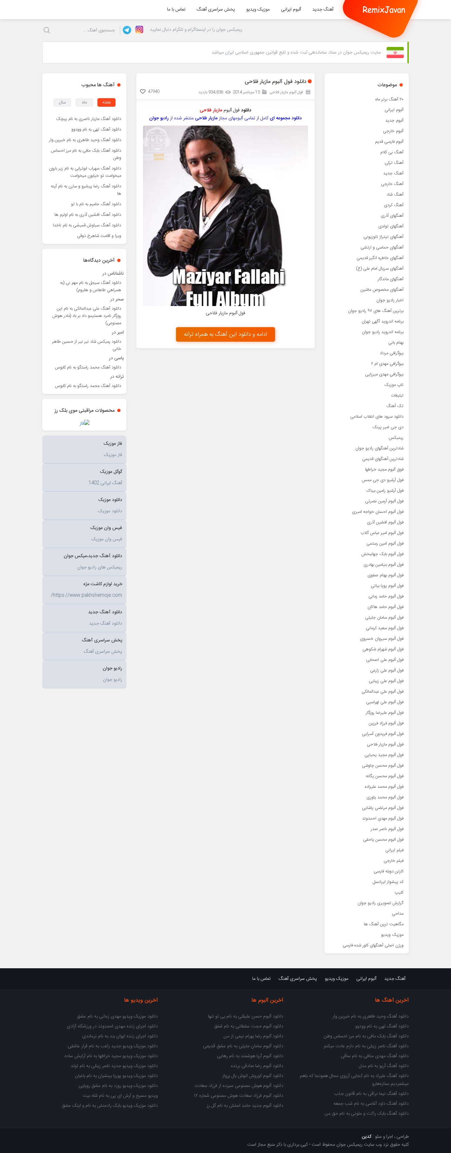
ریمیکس (396, 438)
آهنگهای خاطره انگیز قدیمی (380, 258)
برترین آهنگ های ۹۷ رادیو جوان (375, 311)
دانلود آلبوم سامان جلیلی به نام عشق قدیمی (243, 1046)
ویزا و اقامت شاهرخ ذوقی (99, 236)
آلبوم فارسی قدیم (389, 141)
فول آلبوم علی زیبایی (386, 681)
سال (62, 102)
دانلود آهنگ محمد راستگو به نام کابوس (88, 367)
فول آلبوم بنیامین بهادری (383, 564)
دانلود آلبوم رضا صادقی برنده (257, 1066)
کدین (366, 1137)
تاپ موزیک (393, 385)
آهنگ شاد (395, 194)
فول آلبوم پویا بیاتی (387, 586)
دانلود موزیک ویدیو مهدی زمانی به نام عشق (117, 1016)
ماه (84, 102)
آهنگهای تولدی (390, 226)
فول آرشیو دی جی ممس (382, 480)
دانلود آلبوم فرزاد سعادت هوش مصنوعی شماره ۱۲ (238, 1096)
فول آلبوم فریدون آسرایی (382, 734)
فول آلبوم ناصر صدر (387, 829)
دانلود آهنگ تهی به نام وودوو (96, 129)
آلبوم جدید (394, 120)
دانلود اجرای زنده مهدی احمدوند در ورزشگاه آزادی (112, 1026)
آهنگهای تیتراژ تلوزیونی (383, 237)
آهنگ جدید (322, 10)
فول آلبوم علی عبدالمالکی (382, 691)
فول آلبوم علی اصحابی (384, 660)
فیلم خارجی (393, 861)
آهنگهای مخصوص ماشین (382, 289)
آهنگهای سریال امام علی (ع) (379, 268)
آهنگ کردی (393, 205)
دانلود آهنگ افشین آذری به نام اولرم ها (87, 214)
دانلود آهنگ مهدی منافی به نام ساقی (375, 1056)
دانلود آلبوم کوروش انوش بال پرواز (252, 1076)
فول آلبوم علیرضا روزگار (384, 712)
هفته (106, 102)
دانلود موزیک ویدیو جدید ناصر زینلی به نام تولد (114, 1066)
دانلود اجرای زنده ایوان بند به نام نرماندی (120, 1036)
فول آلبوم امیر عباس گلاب (382, 533)
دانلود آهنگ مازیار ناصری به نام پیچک (88, 119)
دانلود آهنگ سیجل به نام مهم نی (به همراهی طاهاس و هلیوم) (90, 286)
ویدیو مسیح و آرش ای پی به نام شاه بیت (120, 1096)
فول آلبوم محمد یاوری (384, 797)
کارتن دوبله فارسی (388, 871)
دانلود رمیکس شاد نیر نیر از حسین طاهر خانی (86, 345)
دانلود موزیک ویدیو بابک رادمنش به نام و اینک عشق (110, 1106)
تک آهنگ (394, 406)
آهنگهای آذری (392, 215)
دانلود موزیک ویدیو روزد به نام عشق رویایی (118, 1086)
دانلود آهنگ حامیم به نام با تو (96, 204)
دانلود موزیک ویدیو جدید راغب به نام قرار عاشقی (113, 1046)
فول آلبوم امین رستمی (384, 543)
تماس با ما (176, 10)
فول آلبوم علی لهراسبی (384, 702)
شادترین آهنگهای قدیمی (382, 459)
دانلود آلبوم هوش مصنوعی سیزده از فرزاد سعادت (238, 1086)
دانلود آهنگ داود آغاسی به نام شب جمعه (371, 1104)
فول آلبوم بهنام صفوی (385, 575)
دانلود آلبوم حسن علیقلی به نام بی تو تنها (245, 1016)
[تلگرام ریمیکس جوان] (126, 30)
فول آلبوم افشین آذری (385, 522)
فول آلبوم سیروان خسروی (381, 638)
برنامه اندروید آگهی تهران (382, 321)
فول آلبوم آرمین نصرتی (384, 501)
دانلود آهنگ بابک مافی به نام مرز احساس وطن (86, 154)
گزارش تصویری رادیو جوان (380, 903)
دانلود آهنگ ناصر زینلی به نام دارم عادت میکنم (366, 1046)
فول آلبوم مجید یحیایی (383, 755)
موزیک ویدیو (258, 10)
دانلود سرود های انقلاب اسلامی (376, 416)
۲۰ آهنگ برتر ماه (389, 99)
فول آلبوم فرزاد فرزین (386, 723)
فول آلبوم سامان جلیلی (384, 617)
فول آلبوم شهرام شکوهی (383, 649)
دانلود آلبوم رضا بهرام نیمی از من (253, 1036)
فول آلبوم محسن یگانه (384, 776)
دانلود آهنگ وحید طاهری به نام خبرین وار (85, 140)
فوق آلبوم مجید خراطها (384, 469)
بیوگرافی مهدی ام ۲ (387, 363)
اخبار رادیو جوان (389, 300)
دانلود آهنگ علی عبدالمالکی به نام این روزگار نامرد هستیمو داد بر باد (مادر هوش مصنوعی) (86, 316)
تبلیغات (397, 395)
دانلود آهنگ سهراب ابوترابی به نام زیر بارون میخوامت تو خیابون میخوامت (85, 172)
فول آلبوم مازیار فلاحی (385, 744)
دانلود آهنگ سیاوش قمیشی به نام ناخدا (87, 225)
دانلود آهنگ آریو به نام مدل (384, 1066)
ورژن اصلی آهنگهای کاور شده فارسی (373, 945)
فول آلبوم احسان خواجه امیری (377, 512)
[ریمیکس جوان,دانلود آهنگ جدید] (384, 10)
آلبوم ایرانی (291, 10)
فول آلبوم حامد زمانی (385, 596)
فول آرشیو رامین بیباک (384, 490)
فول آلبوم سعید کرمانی (384, 628)
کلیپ (399, 892)
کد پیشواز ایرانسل (388, 882)
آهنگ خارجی (392, 184)
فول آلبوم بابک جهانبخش (382, 554)
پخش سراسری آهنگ (216, 10)
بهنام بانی (395, 342)
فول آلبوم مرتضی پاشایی (382, 808)
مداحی (397, 913)
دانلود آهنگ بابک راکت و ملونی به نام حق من (367, 1114)
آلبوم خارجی (393, 131)
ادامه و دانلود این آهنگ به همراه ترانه (225, 334)
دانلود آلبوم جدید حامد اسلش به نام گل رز (245, 1106)
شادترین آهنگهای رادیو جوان (379, 448)
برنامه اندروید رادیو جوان (382, 332)
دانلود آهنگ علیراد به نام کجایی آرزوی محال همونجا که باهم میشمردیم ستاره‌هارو (354, 1080)
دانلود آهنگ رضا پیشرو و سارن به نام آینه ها (86, 190)
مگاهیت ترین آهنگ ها (383, 924)
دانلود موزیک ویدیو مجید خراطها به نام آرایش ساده (111, 1056)
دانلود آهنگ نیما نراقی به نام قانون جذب (371, 1094)
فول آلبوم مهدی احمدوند (382, 818)
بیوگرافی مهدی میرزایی (384, 374)
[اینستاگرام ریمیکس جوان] (137, 30)
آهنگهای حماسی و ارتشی (382, 247)
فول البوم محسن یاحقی (383, 839)
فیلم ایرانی (394, 850)
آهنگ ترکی (394, 163)
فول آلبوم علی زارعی (386, 670)
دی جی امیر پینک (387, 427)
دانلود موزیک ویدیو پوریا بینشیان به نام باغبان (116, 1076)
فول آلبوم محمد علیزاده (384, 786)
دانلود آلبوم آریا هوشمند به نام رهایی (250, 1056)
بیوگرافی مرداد (391, 353)
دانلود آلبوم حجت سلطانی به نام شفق (248, 1026)
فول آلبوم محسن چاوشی (382, 765)
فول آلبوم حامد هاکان (385, 607)
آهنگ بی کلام (391, 152)
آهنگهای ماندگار (390, 279)
